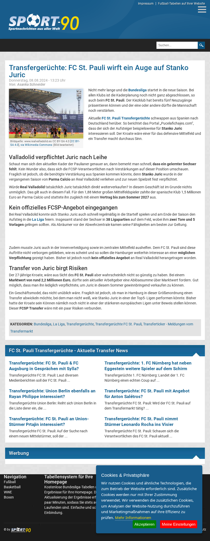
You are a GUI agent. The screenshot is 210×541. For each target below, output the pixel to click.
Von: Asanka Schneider (27, 84)
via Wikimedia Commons (36, 145)
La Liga (59, 324)
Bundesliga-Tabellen (78, 487)
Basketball (12, 487)
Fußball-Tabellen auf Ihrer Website (181, 3)
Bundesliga (42, 324)
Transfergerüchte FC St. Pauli (118, 324)
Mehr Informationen (133, 517)
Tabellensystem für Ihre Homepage (68, 479)
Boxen (9, 497)
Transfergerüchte (80, 324)
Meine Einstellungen (178, 524)
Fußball (10, 482)
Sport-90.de (43, 22)
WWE (8, 492)
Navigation (15, 476)
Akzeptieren (144, 524)
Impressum (146, 3)
